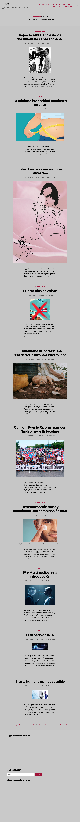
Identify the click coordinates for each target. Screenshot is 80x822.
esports (31, 336)
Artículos (53, 4)
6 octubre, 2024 (40, 359)
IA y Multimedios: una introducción (40, 574)
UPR (51, 336)
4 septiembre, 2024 (40, 639)
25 (46, 725)
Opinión (43, 30)
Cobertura (61, 6)
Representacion (47, 336)
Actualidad (38, 30)
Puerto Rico (40, 336)
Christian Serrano (31, 435)
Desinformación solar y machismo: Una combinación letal (40, 509)
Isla (37, 336)
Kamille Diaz (31, 359)
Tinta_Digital (30, 43)
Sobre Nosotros (45, 4)
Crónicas (70, 4)
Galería (54, 6)
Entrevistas (58, 4)
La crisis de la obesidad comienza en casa (40, 103)
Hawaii (35, 336)
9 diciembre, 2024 (40, 43)
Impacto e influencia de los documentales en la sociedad (40, 37)
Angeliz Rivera (31, 177)
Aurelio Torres (31, 515)
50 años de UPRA (68, 6)
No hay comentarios (51, 43)
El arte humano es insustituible (40, 681)
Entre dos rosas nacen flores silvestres (40, 171)
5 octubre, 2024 (41, 435)
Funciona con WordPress (17, 818)
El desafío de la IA (40, 635)
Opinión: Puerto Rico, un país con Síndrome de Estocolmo (40, 429)
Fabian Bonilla (31, 109)
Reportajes (64, 4)
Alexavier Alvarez (31, 295)
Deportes (28, 336)
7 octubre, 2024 (40, 109)
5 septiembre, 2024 (40, 580)
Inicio (40, 4)
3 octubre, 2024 (40, 515)
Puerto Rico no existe (40, 291)
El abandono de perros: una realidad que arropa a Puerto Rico (40, 353)
